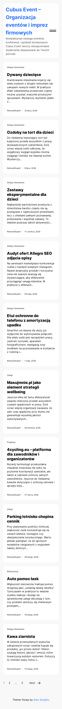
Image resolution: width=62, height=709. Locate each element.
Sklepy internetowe (15, 67)
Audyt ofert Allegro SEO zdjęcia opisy (29, 255)
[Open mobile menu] (52, 30)
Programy (11, 442)
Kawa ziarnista (21, 636)
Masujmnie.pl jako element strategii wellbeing (24, 387)
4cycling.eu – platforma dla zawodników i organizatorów (29, 454)
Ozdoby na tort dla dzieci (30, 132)
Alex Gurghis (41, 699)
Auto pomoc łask (23, 578)
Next (32, 682)
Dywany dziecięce (24, 74)
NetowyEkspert (14, 110)
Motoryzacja (12, 571)
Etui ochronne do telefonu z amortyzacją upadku (28, 320)
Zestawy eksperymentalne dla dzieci (26, 194)
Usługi (10, 375)
